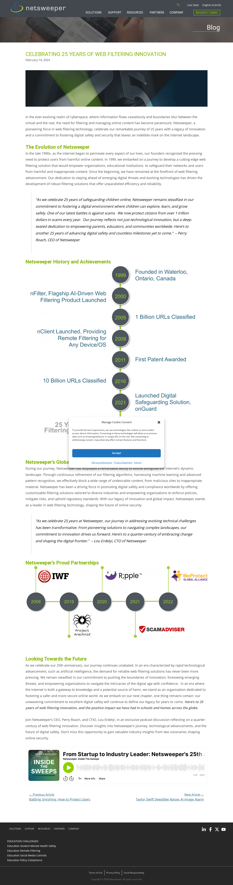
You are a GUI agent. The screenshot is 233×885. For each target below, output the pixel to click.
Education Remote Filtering (23, 850)
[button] (159, 422)
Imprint (137, 462)
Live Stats (193, 5)
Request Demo (207, 12)
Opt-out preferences (102, 462)
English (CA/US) (211, 5)
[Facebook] (210, 829)
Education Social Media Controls (27, 855)
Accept (116, 453)
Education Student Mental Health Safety (31, 846)
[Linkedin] (204, 829)
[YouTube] (223, 829)
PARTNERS (157, 12)
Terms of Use (95, 872)
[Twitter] (217, 829)
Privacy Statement (123, 462)
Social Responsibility (134, 872)
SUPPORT (114, 12)
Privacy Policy (113, 872)
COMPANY (176, 12)
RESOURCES (135, 12)
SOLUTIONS (94, 12)
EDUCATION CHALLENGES (22, 841)
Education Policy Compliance (24, 860)
